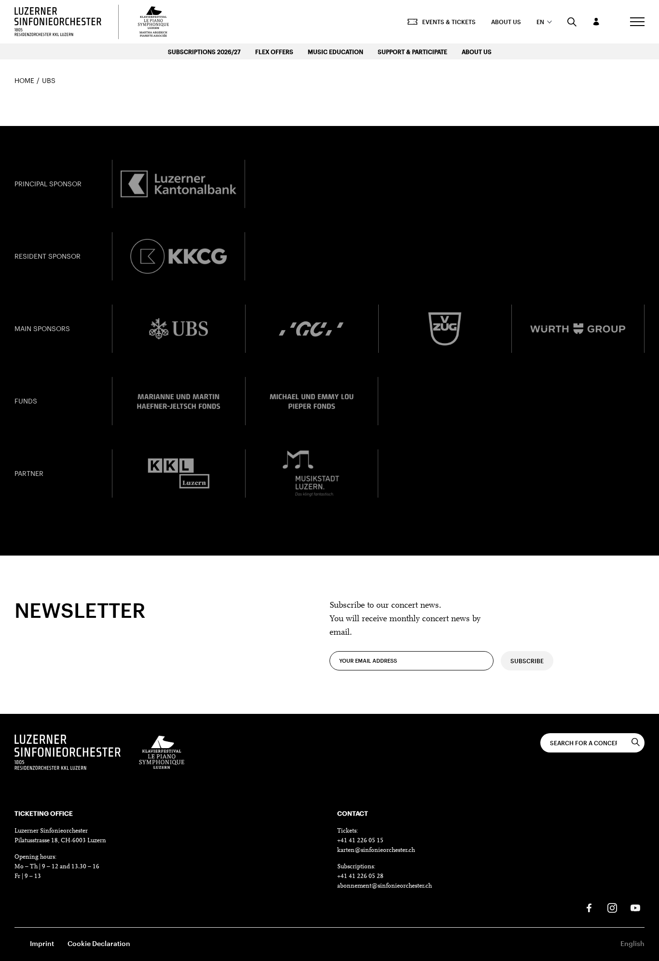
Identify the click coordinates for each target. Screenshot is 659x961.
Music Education (335, 51)
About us (506, 21)
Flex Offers (274, 51)
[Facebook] (589, 908)
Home (24, 80)
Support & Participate (412, 51)
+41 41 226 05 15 (360, 840)
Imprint (42, 943)
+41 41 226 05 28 (360, 876)
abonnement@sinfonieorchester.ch (384, 886)
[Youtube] (635, 908)
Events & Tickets (449, 21)
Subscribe (527, 660)
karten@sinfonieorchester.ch (376, 850)
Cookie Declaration (99, 943)
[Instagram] (612, 908)
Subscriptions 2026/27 (204, 51)
